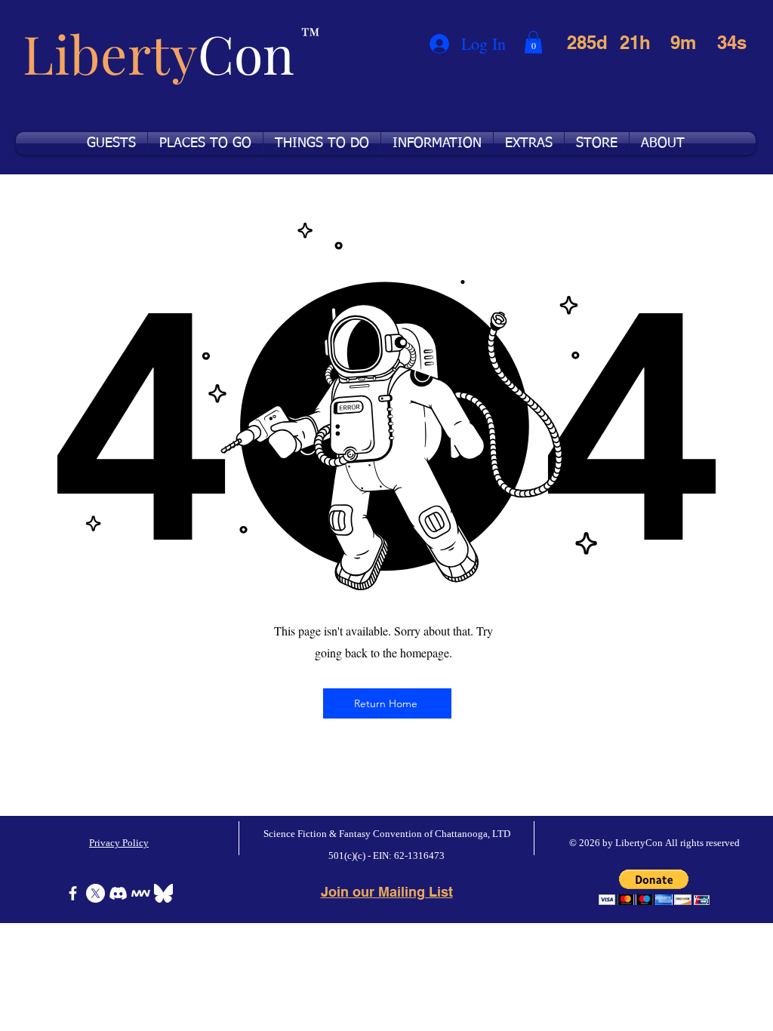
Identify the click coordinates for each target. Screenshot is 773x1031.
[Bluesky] (163, 893)
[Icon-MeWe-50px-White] (140, 893)
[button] (533, 42)
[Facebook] (72, 893)
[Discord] (118, 893)
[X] (95, 893)
